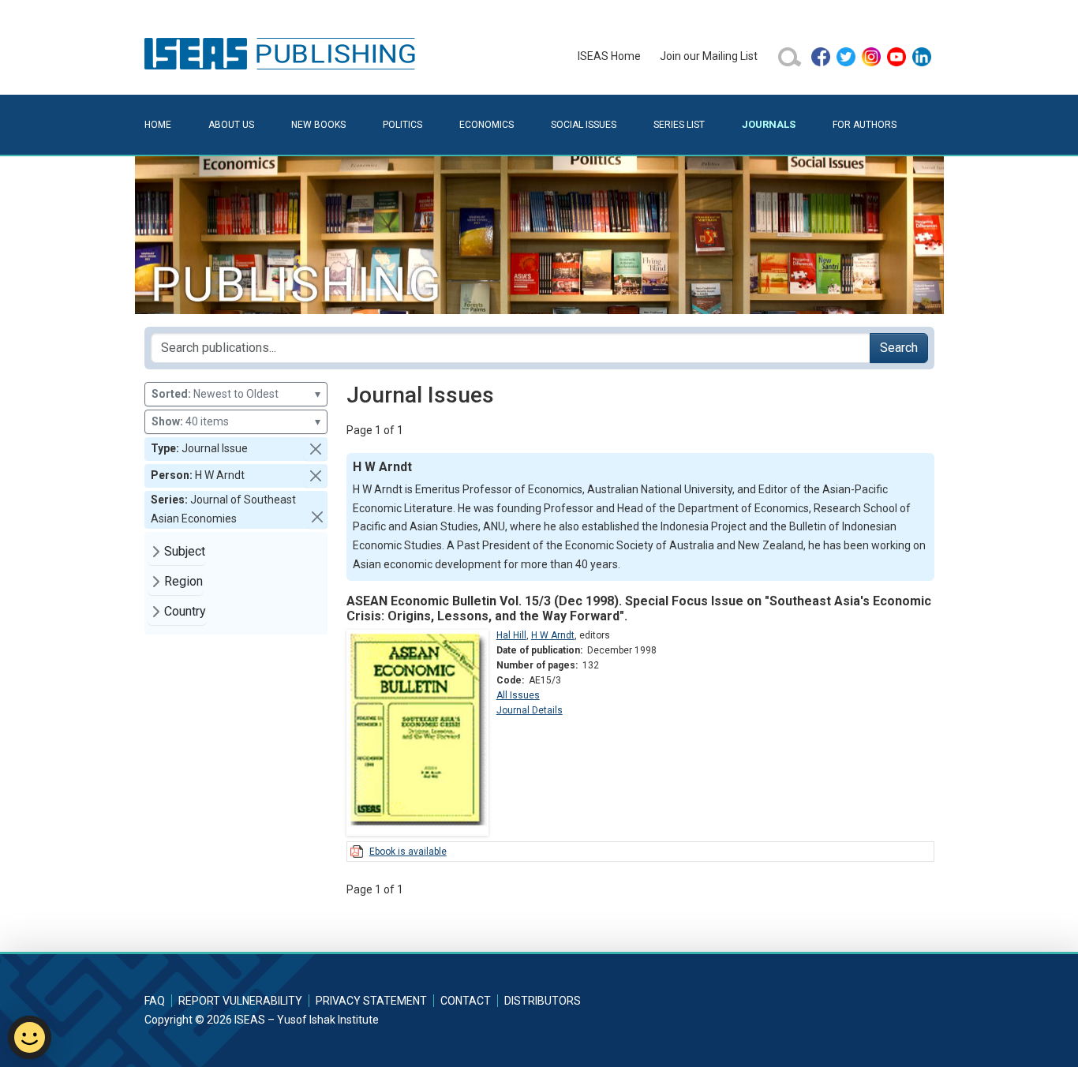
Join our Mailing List (709, 56)
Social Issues (583, 124)
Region (183, 581)
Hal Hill (511, 635)
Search (899, 347)
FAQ (154, 1000)
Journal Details (529, 710)
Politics (402, 124)
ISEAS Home (609, 56)
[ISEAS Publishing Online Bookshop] (282, 53)
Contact (465, 1000)
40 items (236, 421)
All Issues (518, 695)
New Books (318, 124)
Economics (486, 124)
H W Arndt (553, 635)
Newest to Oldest (236, 393)
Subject (184, 551)
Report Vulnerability (240, 1000)
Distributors (542, 1000)
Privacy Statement (371, 1000)
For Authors (864, 124)
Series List (679, 124)
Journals (768, 124)
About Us (231, 124)
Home (157, 124)
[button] (316, 449)
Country (185, 611)
